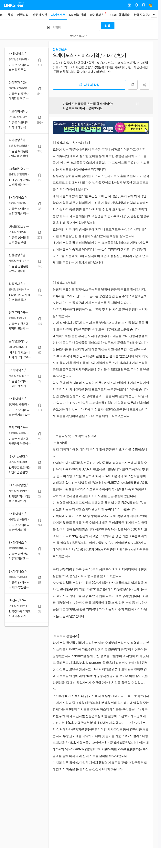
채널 (10, 14)
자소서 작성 (92, 84)
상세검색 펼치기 (77, 35)
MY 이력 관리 (77, 14)
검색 (107, 25)
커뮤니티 (22, 14)
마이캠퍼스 (97, 14)
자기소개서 (58, 14)
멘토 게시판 (39, 14)
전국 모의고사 (142, 14)
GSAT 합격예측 (120, 14)
